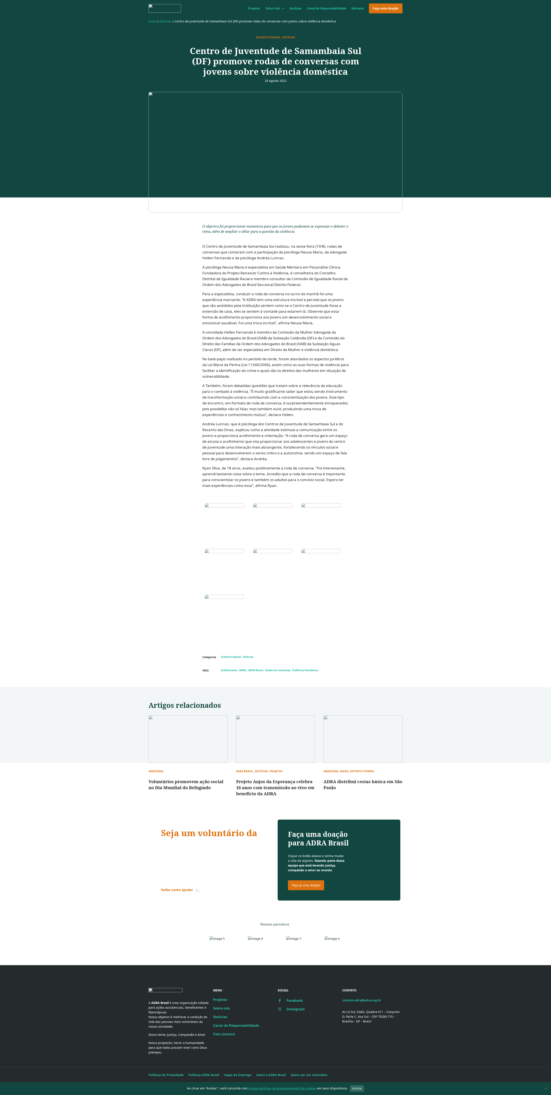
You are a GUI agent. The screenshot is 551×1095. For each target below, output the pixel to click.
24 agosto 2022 (275, 81)
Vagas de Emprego (238, 1075)
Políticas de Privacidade (166, 1075)
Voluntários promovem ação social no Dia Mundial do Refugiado (186, 785)
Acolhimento (229, 670)
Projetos (254, 8)
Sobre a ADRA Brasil (271, 1075)
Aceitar (357, 1088)
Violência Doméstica (305, 670)
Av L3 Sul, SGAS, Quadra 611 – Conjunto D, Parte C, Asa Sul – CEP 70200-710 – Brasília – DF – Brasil (370, 1016)
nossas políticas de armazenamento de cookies (282, 1088)
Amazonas (156, 771)
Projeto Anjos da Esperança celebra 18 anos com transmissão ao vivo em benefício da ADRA (275, 788)
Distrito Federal (268, 37)
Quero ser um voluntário (309, 1075)
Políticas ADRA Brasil (203, 1075)
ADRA (242, 670)
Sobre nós (272, 8)
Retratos (357, 8)
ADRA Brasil (255, 670)
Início (152, 21)
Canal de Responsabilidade (326, 8)
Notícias (295, 8)
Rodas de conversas (277, 670)
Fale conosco (224, 1034)
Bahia (344, 771)
